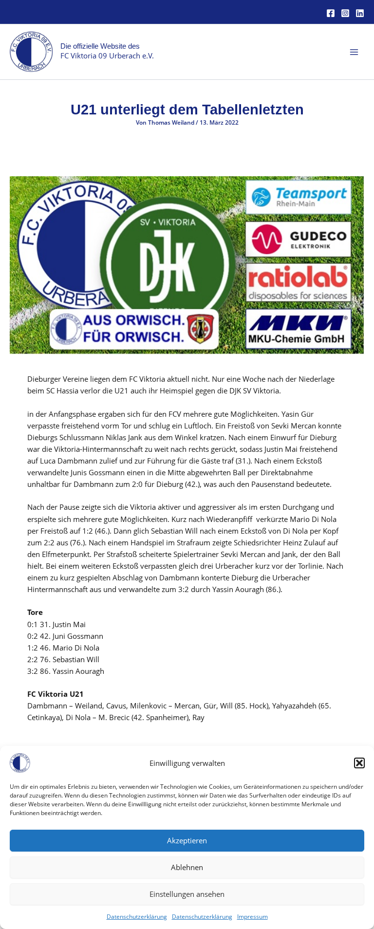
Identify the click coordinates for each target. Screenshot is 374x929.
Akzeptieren (187, 840)
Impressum (252, 916)
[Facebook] (330, 13)
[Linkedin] (359, 13)
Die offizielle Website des (100, 46)
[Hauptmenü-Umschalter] (354, 52)
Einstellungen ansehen (187, 894)
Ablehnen (187, 867)
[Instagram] (345, 13)
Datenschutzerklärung (137, 916)
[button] (359, 763)
